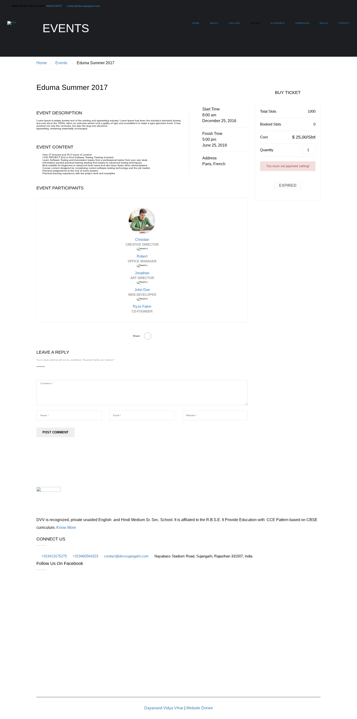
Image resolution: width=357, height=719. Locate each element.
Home (195, 23)
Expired (288, 185)
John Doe (142, 290)
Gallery (234, 23)
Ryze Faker (142, 306)
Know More (66, 527)
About (214, 23)
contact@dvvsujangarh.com (83, 6)
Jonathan (142, 273)
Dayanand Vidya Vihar (163, 708)
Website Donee (199, 708)
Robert (142, 256)
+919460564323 (85, 556)
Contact (344, 23)
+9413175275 (54, 6)
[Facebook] (147, 336)
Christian (142, 239)
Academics (277, 23)
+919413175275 (54, 556)
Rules (324, 23)
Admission (302, 23)
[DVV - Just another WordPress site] (11, 25)
